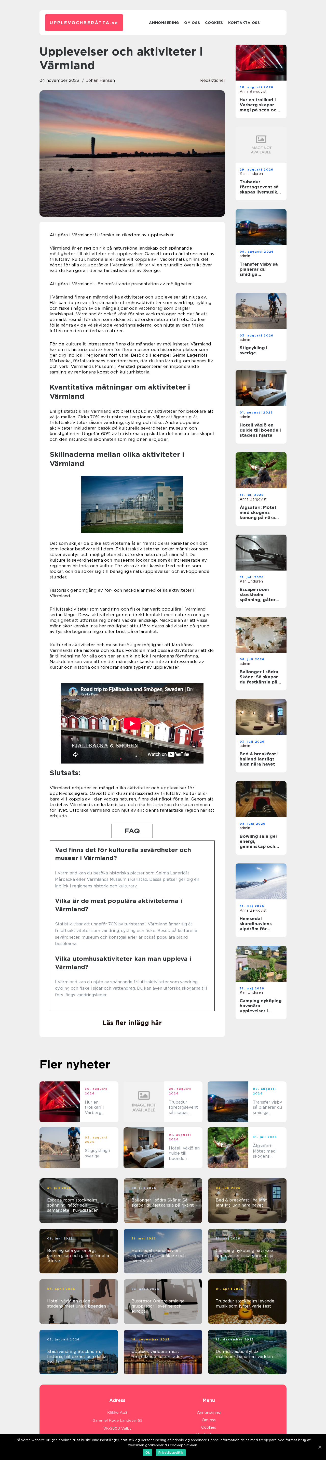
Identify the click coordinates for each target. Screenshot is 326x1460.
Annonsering (164, 23)
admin (245, 256)
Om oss (192, 23)
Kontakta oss (244, 23)
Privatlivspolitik (170, 1452)
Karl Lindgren (251, 173)
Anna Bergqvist (253, 91)
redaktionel (212, 80)
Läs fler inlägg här (132, 1023)
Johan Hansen (100, 80)
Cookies (214, 23)
